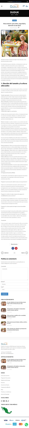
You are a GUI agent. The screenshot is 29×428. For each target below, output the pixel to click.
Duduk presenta (13, 27)
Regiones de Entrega (5, 380)
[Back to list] (14, 253)
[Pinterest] (16, 248)
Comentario (3, 266)
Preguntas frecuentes (5, 377)
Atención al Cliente (5, 384)
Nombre (3, 281)
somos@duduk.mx (9, 353)
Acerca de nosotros (5, 375)
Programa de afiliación (5, 387)
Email (2, 286)
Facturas (3, 382)
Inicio (12, 14)
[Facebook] (13, 248)
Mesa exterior (14, 244)
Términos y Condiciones (6, 391)
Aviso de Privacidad (5, 394)
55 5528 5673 (8, 352)
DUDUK (16, 14)
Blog (2, 389)
